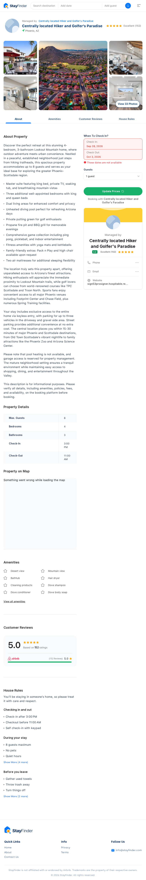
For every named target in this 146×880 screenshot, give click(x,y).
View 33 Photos (127, 103)
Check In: (92, 141)
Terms (65, 852)
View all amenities (14, 601)
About (18, 118)
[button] (20, 58)
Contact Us (11, 857)
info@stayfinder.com (129, 850)
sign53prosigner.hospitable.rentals (107, 283)
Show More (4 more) (16, 762)
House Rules (127, 118)
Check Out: (93, 152)
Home (8, 847)
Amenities (54, 118)
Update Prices (111, 191)
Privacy (65, 847)
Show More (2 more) (16, 796)
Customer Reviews (90, 118)
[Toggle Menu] (138, 5)
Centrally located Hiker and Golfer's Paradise (66, 21)
